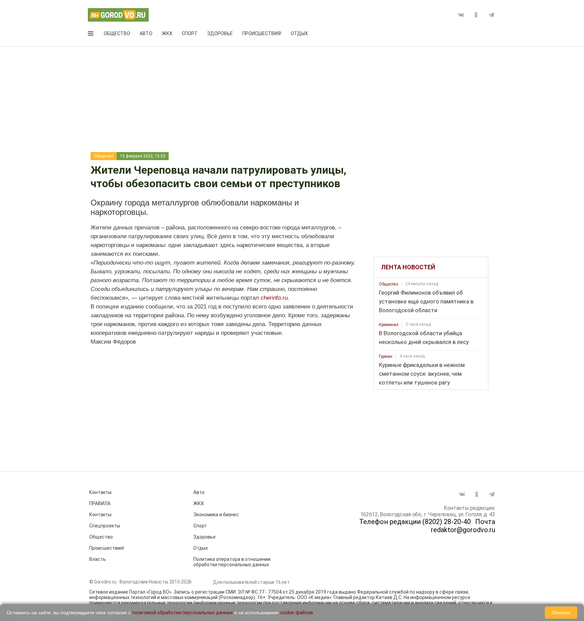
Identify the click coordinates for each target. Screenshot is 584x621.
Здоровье (220, 33)
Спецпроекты (104, 525)
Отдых (299, 33)
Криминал (388, 324)
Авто (146, 33)
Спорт (190, 33)
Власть (97, 559)
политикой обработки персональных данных (182, 612)
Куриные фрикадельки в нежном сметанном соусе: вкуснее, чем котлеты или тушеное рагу (422, 374)
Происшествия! (261, 33)
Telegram (491, 15)
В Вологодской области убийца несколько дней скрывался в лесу (424, 337)
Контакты (100, 492)
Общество (117, 33)
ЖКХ (167, 33)
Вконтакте (461, 15)
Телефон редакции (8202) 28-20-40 (415, 522)
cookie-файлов (296, 612)
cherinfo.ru (274, 298)
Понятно (561, 612)
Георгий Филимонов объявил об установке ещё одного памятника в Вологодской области (426, 301)
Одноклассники (476, 15)
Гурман (385, 356)
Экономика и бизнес (216, 514)
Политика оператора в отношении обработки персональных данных (231, 561)
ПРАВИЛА (100, 503)
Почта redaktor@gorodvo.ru (463, 526)
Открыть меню (91, 34)
